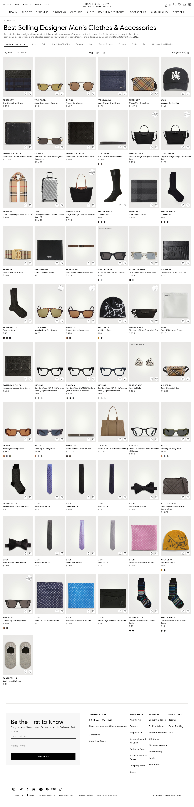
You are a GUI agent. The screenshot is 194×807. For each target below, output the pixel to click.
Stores (132, 772)
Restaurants (154, 764)
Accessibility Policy (66, 795)
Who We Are (135, 720)
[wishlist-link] (179, 4)
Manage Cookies (86, 795)
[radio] (91, 52)
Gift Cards (154, 739)
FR (170, 5)
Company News (137, 765)
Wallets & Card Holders (162, 44)
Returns (172, 720)
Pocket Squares (106, 44)
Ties (144, 44)
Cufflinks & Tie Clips (61, 44)
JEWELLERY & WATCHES (111, 12)
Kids (47, 5)
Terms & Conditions (47, 795)
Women (7, 5)
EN (166, 4)
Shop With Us (136, 732)
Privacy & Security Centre (138, 757)
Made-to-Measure (158, 745)
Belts (44, 44)
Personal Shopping (158, 732)
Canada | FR (18, 795)
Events (152, 758)
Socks (134, 44)
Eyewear (79, 44)
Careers (133, 726)
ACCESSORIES (138, 12)
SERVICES (178, 12)
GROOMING (59, 12)
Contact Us (94, 734)
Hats (91, 44)
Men (17, 5)
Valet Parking (155, 751)
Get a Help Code (97, 741)
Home (38, 5)
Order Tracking (176, 726)
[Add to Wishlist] (30, 94)
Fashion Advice (156, 726)
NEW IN (13, 12)
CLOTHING (76, 12)
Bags (34, 44)
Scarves (122, 44)
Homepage (10, 20)
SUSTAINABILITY (159, 12)
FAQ (170, 732)
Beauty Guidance (157, 720)
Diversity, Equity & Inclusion (138, 741)
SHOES (90, 12)
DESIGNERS (42, 12)
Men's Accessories (14, 44)
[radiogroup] (97, 52)
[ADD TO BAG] (25, 94)
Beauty (27, 5)
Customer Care (137, 749)
